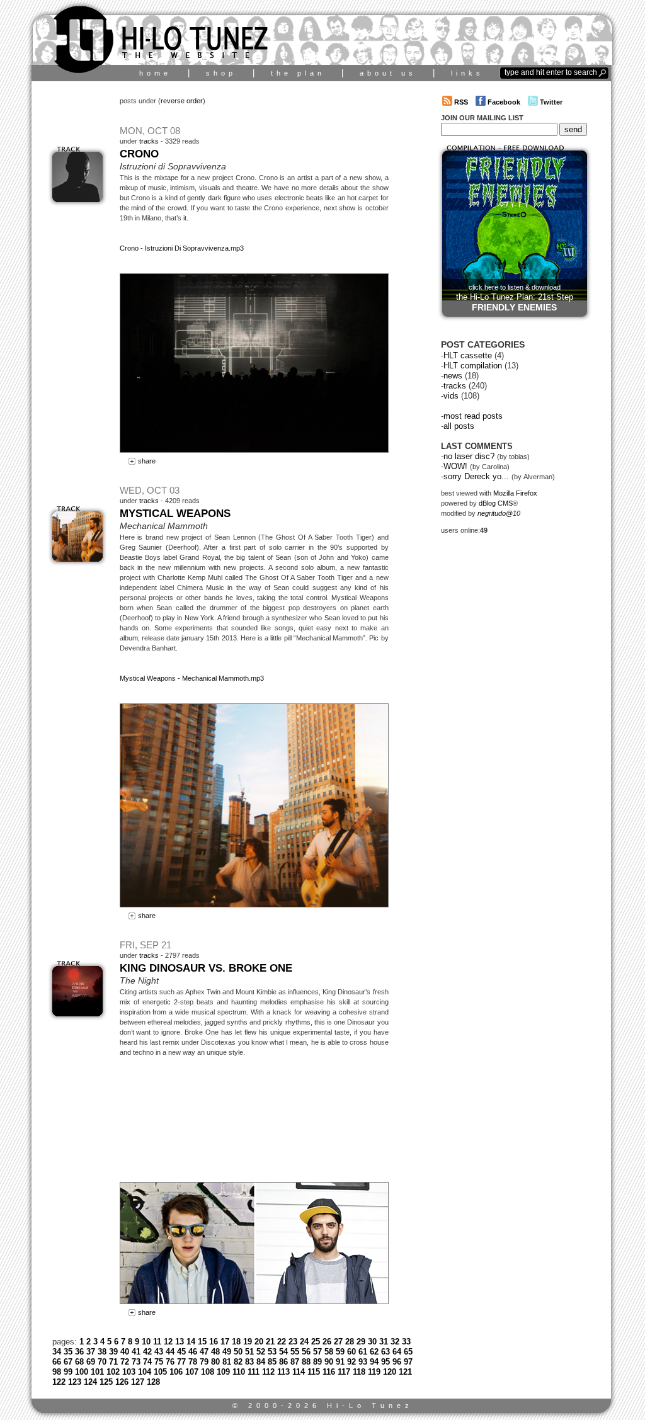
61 (362, 1351)
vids (451, 395)
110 (238, 1372)
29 (361, 1341)
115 (313, 1372)
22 (281, 1341)
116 (328, 1372)
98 (56, 1372)
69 (90, 1361)
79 (204, 1361)
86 (283, 1361)
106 (176, 1372)
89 (317, 1361)
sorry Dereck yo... (476, 476)
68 (79, 1361)
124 (90, 1382)
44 (170, 1351)
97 (408, 1361)
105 (160, 1372)
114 (298, 1372)
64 (396, 1351)
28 (349, 1341)
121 (405, 1372)
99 (68, 1372)
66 (56, 1361)
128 (153, 1382)
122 (59, 1382)
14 (190, 1341)
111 (254, 1372)
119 (374, 1372)
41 (136, 1351)
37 (90, 1351)
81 (226, 1361)
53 (272, 1351)
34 (56, 1351)
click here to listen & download (514, 297)
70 (102, 1361)
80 (215, 1361)
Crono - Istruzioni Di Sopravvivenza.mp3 (182, 248)
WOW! (455, 466)
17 (224, 1341)
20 (258, 1341)
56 (306, 1351)
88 (306, 1361)
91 (340, 1361)
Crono (139, 153)
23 (292, 1341)
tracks (149, 141)
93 (362, 1361)
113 (283, 1372)
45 (181, 1351)
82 (238, 1361)
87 (294, 1361)
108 (207, 1372)
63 (385, 1351)
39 (113, 1351)
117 (344, 1372)
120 (389, 1372)
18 (236, 1341)
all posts (458, 426)
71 (113, 1361)
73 (136, 1361)
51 (249, 1351)
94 (374, 1361)
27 (338, 1341)
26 (326, 1341)
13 (179, 1341)
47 (204, 1351)
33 (406, 1341)
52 (260, 1351)
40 (124, 1351)
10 (146, 1341)
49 (226, 1351)
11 (157, 1341)
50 (238, 1351)
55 (294, 1351)
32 (395, 1341)
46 (192, 1351)
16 (213, 1341)
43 (158, 1351)
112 (268, 1372)
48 (215, 1351)
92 (351, 1361)
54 (283, 1351)
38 (102, 1351)
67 (68, 1361)
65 (408, 1351)
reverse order (182, 101)
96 (396, 1361)
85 (272, 1361)
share (146, 461)
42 (147, 1351)
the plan (298, 73)
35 (68, 1351)
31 (383, 1341)
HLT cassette (467, 355)
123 (74, 1382)
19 (247, 1341)
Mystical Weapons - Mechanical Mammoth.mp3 (192, 678)
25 (315, 1341)
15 (202, 1341)
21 (270, 1341)
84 (260, 1361)
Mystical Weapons (175, 513)
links (467, 73)
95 (385, 1361)
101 (97, 1372)
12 (168, 1341)
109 (223, 1372)
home (155, 73)
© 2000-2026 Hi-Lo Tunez (322, 1405)
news (452, 375)
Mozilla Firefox (515, 493)
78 (192, 1361)
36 (79, 1351)
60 (351, 1351)
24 (304, 1341)
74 (147, 1361)
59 (340, 1351)
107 (191, 1372)
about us (388, 73)
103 (128, 1372)
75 (158, 1361)
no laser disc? (468, 456)
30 (372, 1341)
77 (181, 1361)
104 (144, 1372)
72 (124, 1361)
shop (221, 73)
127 (137, 1382)
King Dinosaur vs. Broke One (206, 968)
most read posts (473, 416)
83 (249, 1361)
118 (359, 1372)
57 (317, 1351)
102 (113, 1372)
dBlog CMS (496, 503)
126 (121, 1382)
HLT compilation (472, 365)
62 (374, 1351)
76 (170, 1361)
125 (106, 1382)
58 (328, 1351)
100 (81, 1372)
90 (328, 1361)
